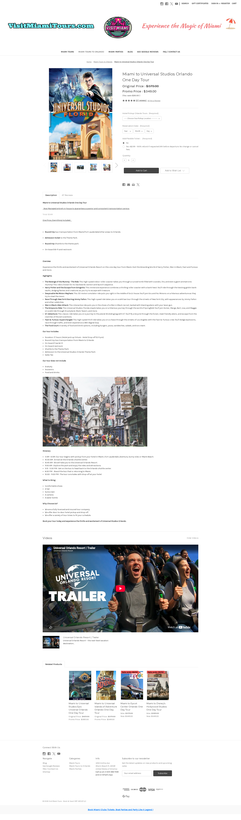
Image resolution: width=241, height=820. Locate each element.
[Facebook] (166, 3)
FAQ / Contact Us (171, 51)
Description (51, 195)
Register (225, 3)
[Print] (133, 185)
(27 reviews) (141, 100)
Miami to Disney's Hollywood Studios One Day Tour (156, 706)
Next (116, 165)
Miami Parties (116, 51)
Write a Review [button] (154, 101)
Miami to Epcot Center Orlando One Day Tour (131, 706)
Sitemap (46, 772)
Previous (45, 165)
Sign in (214, 3)
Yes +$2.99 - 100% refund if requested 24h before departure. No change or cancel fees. (162, 148)
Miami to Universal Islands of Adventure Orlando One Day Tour (106, 708)
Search (185, 3)
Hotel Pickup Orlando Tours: (140, 113)
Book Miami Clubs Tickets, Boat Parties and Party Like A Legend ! (120, 809)
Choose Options (80, 685)
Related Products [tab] (53, 664)
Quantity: (126, 155)
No (127, 143)
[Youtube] (176, 3)
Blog (130, 51)
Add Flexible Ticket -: (137, 138)
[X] (171, 3)
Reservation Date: (136, 126)
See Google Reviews (147, 51)
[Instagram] (161, 3)
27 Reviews (67, 195)
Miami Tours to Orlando (91, 51)
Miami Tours (67, 51)
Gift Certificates (200, 3)
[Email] (128, 185)
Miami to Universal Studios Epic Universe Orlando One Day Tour (79, 708)
